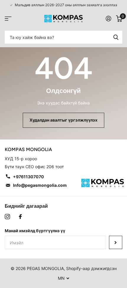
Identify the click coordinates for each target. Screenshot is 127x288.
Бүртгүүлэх (115, 242)
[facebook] (20, 216)
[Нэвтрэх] (108, 19)
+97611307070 (28, 176)
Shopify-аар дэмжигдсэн (91, 268)
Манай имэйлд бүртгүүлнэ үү (35, 230)
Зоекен (115, 37)
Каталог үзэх (8, 18)
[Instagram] (7, 216)
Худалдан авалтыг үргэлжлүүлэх (63, 119)
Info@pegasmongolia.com (40, 185)
